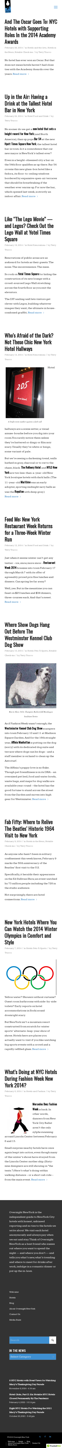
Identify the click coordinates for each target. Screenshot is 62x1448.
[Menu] (55, 7)
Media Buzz (15, 1319)
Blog (11, 1303)
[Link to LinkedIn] (50, 1436)
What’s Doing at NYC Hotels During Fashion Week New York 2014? (31, 1078)
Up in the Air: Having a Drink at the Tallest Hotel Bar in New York (28, 103)
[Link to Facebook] (45, 1436)
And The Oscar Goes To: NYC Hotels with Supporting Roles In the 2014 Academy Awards (31, 31)
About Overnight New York (22, 1308)
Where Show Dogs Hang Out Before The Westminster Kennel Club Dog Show (28, 634)
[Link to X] (40, 1436)
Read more (20, 74)
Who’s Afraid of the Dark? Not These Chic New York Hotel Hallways (29, 341)
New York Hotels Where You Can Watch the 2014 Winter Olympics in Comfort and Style (31, 932)
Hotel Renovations (36, 245)
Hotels (12, 1297)
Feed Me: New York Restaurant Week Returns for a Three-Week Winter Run (29, 529)
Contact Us (14, 1314)
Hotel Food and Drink (38, 116)
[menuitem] (55, 7)
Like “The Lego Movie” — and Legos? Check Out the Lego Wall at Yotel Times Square (29, 229)
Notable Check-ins (24, 52)
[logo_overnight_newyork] (26, 7)
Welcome (14, 1292)
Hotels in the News (35, 841)
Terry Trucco (44, 52)
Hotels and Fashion (35, 1091)
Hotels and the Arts (36, 47)
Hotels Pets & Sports (37, 650)
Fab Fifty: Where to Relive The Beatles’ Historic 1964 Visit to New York (29, 828)
